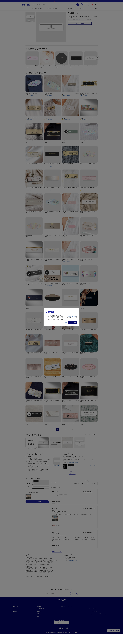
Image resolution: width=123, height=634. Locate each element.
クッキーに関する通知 (71, 316)
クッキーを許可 (72, 323)
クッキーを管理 (63, 323)
